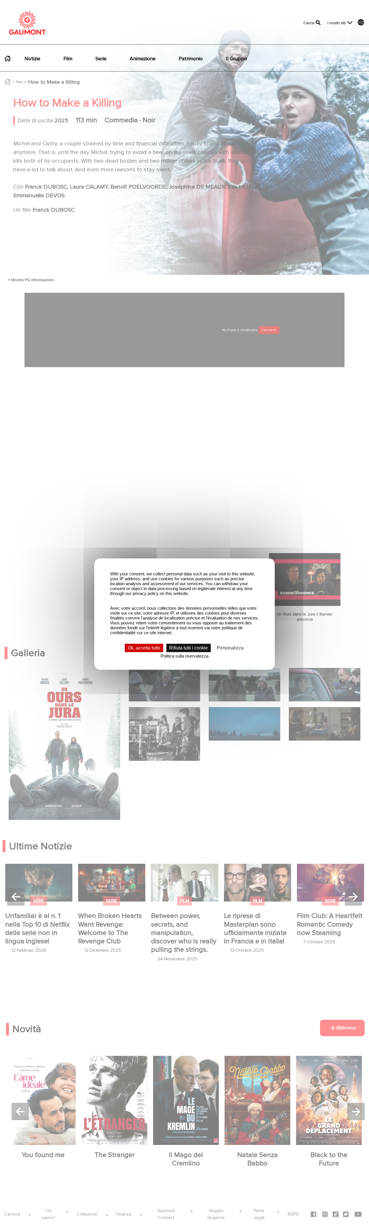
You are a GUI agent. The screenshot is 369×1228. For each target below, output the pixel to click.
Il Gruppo (236, 58)
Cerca (308, 22)
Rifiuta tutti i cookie (188, 647)
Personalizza (230, 647)
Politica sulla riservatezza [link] (184, 656)
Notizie (32, 58)
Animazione (143, 58)
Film (67, 58)
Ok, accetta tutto (144, 647)
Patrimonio (191, 58)
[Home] (27, 23)
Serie (101, 58)
